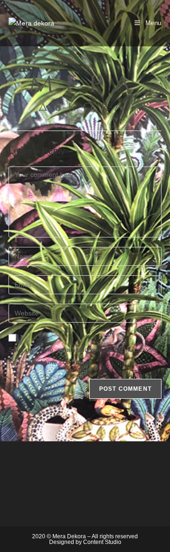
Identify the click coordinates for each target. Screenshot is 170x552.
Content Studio (102, 542)
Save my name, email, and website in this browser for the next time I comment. (83, 355)
